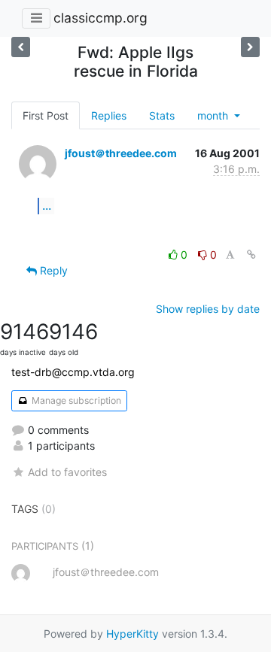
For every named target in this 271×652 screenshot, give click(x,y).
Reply (52, 270)
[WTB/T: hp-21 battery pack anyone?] (20, 47)
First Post (46, 115)
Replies (108, 115)
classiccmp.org (100, 18)
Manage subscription (75, 400)
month (214, 115)
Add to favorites (67, 471)
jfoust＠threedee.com (121, 153)
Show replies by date (208, 308)
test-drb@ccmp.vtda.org (73, 371)
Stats (162, 115)
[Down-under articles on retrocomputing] (250, 47)
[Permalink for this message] (251, 254)
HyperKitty (132, 633)
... (46, 205)
